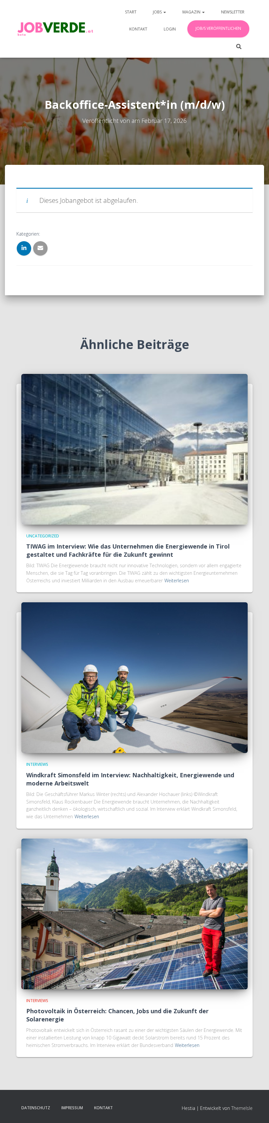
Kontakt (138, 29)
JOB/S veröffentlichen (218, 28)
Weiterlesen (176, 580)
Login (170, 29)
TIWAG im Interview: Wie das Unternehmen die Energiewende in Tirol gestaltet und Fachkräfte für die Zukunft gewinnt (128, 550)
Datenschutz (35, 1108)
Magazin (191, 12)
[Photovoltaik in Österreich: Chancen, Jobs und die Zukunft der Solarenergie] (134, 913)
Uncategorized (42, 536)
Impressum (72, 1108)
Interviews (37, 764)
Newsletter (232, 12)
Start (130, 12)
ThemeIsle (242, 1108)
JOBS (158, 12)
